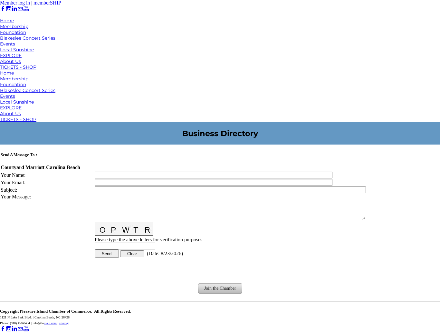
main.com (50, 323)
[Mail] (20, 9)
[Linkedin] (14, 9)
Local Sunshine (17, 50)
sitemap (64, 323)
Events (7, 44)
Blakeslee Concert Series (27, 38)
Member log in (15, 2)
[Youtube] (26, 9)
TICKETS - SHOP (18, 67)
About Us (10, 61)
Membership (14, 26)
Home (7, 21)
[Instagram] (8, 9)
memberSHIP (47, 2)
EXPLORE (11, 55)
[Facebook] (2, 9)
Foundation (13, 32)
